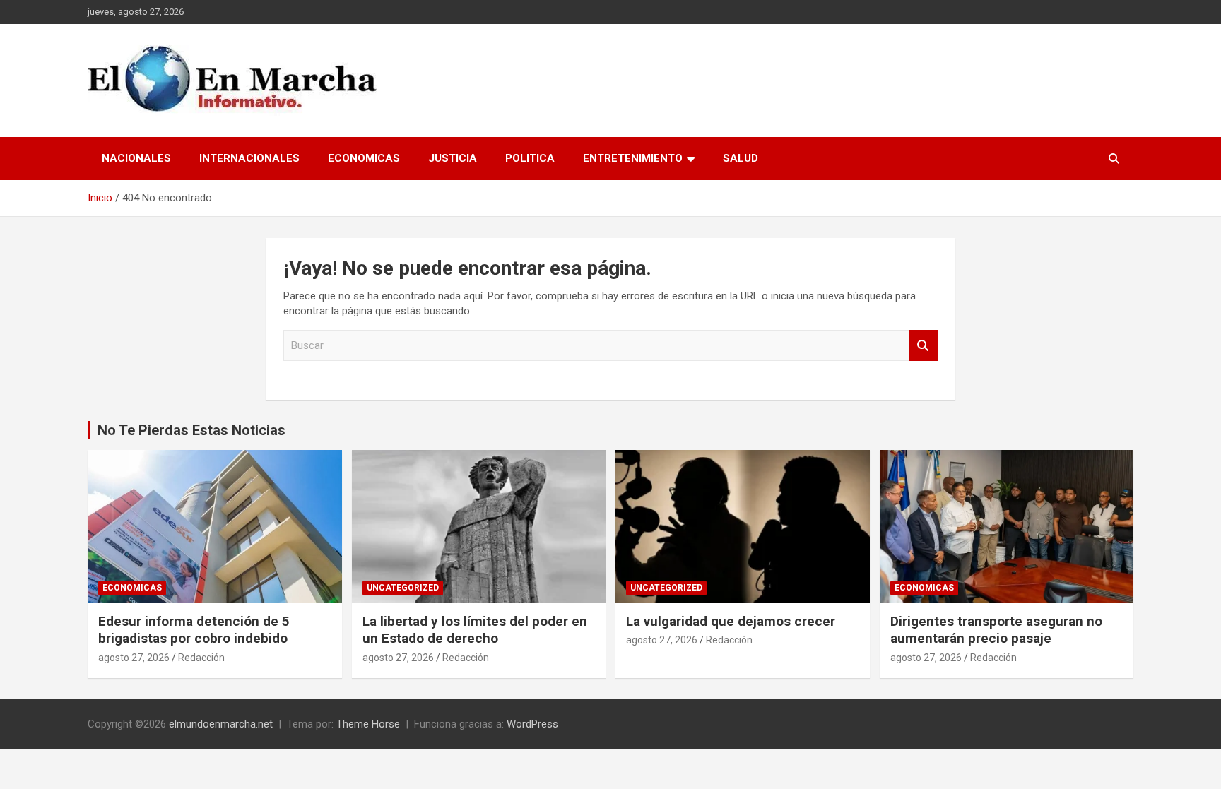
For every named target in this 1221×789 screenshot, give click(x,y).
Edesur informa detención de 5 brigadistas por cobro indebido (194, 630)
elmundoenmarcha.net (221, 724)
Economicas (364, 158)
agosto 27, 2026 (134, 657)
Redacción (201, 657)
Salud (740, 158)
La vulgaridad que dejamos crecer (730, 621)
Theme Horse (368, 724)
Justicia (452, 158)
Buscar (923, 346)
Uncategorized (403, 588)
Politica (530, 158)
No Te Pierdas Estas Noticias (191, 430)
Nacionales (136, 158)
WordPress (532, 724)
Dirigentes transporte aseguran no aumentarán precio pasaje (996, 630)
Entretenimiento (633, 158)
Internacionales (249, 158)
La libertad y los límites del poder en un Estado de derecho (474, 630)
